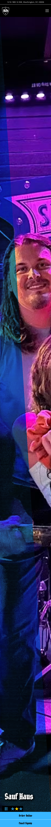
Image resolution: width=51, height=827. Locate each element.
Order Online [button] (25, 815)
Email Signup (25, 823)
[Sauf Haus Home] (5, 11)
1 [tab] (12, 810)
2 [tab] (16, 810)
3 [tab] (20, 810)
